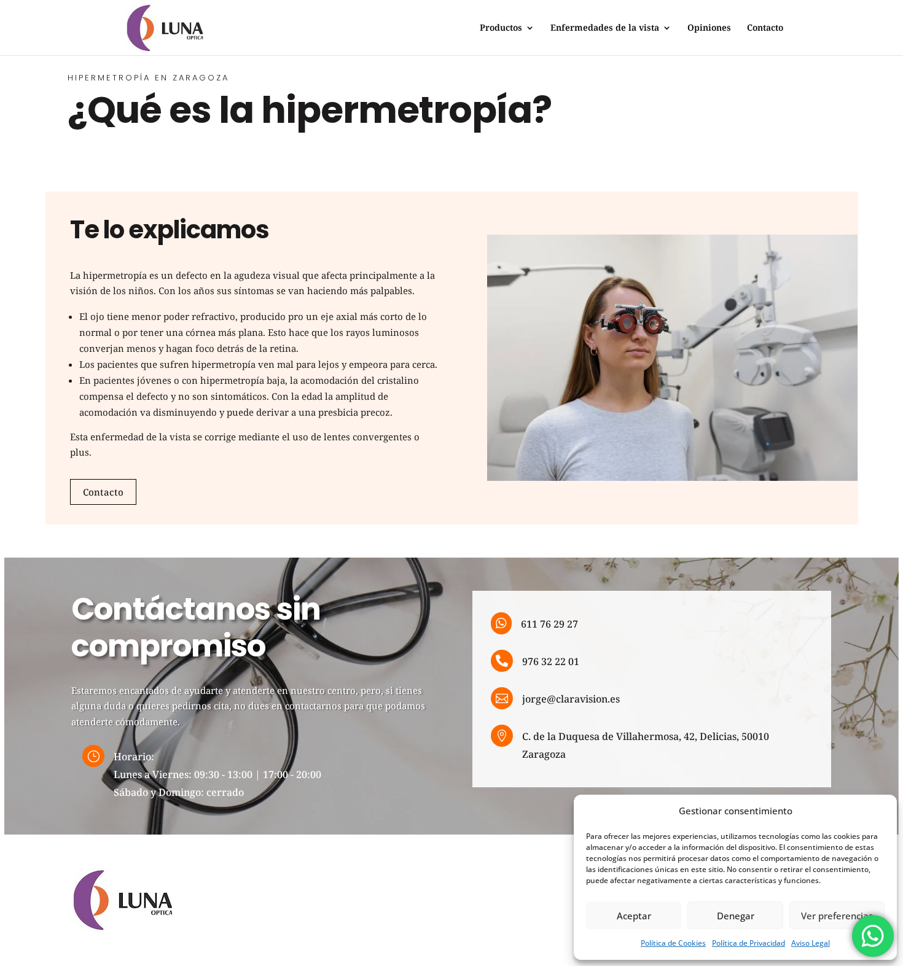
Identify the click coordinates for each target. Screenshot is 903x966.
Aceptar (634, 916)
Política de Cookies (673, 943)
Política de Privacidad (748, 943)
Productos (501, 28)
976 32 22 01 (550, 661)
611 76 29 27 (549, 624)
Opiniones (709, 28)
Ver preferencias (837, 916)
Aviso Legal (810, 943)
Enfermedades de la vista (604, 28)
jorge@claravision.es (571, 699)
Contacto (765, 28)
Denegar (735, 916)
